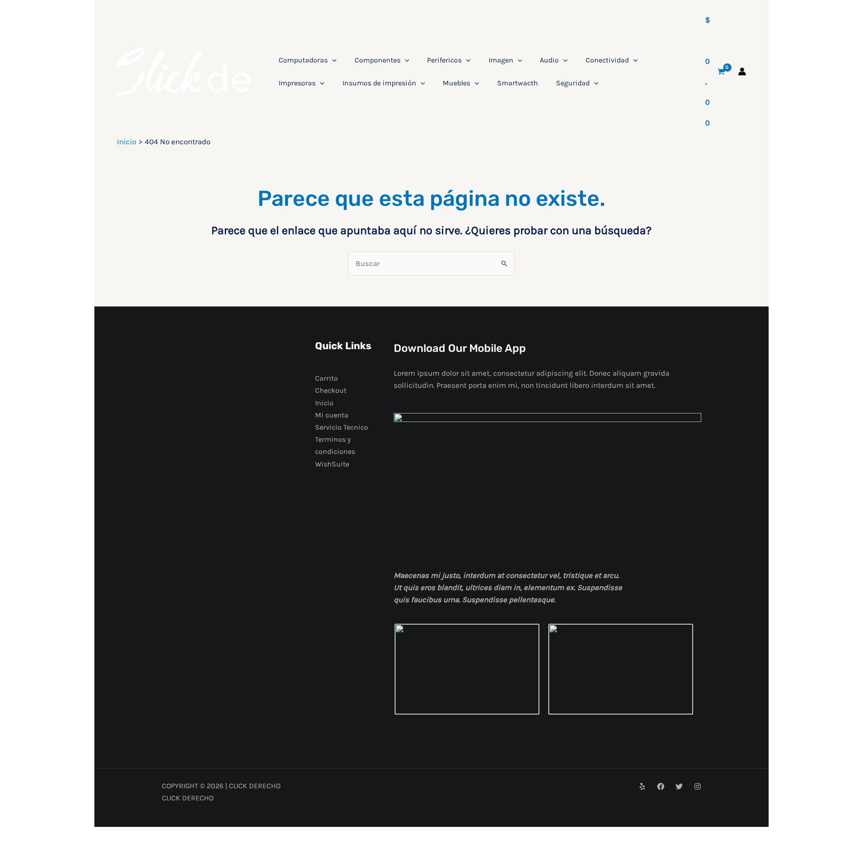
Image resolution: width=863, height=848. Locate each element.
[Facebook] (660, 786)
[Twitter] (679, 786)
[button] (332, 60)
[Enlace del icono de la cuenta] (742, 71)
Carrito (326, 378)
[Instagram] (697, 786)
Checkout (331, 390)
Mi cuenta (331, 415)
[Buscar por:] (431, 263)
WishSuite (332, 464)
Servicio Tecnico (341, 427)
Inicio (324, 403)
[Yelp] (642, 786)
